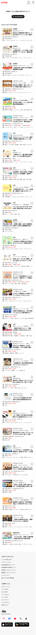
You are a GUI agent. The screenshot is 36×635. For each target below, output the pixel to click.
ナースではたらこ (5, 602)
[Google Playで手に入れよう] (22, 624)
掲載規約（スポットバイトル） (8, 572)
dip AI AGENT (4, 592)
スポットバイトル (5, 586)
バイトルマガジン (5, 594)
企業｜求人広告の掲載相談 (7, 578)
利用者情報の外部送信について (8, 567)
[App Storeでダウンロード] (7, 624)
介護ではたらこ (5, 605)
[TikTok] (26, 618)
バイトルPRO (4, 597)
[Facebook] (9, 618)
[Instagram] (3, 618)
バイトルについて (5, 575)
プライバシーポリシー (6, 562)
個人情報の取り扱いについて (8, 565)
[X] (20, 618)
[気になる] (31, 29)
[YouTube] (15, 618)
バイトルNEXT (4, 589)
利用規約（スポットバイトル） (8, 570)
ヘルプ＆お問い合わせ (6, 559)
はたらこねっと (5, 599)
